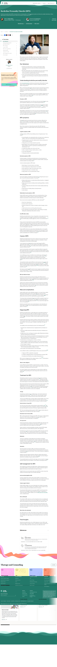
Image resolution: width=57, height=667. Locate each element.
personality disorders (25, 83)
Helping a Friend (3, 581)
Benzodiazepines (46, 580)
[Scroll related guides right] (55, 610)
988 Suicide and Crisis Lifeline (42, 492)
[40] (40, 424)
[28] (36, 300)
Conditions (6, 31)
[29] (28, 301)
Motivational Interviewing (33, 581)
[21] (21, 259)
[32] (47, 350)
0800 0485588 (32, 593)
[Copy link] (12, 35)
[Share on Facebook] (5, 35)
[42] (26, 451)
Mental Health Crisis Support (5, 580)
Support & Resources (51, 3)
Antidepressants (46, 578)
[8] (44, 295)
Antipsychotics (46, 581)
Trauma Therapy (32, 583)
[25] (36, 294)
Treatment (44, 3)
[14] (38, 177)
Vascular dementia (23, 599)
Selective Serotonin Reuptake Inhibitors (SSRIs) (50, 584)
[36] (39, 378)
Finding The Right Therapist (5, 578)
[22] (44, 262)
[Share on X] (6, 35)
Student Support (3, 583)
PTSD (16, 581)
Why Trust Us (37, 23)
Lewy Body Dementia (43, 599)
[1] (30, 14)
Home (2, 31)
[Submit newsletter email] (15, 595)
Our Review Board (29, 23)
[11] (46, 111)
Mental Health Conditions (36, 3)
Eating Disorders (17, 583)
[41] (34, 441)
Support (23, 596)
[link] (7, 574)
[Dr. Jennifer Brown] (27, 19)
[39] (47, 400)
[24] (37, 265)
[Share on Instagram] (8, 35)
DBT (44, 405)
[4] (30, 88)
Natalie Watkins (10, 18)
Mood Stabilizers (46, 586)
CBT (30, 578)
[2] (41, 105)
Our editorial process (9, 68)
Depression (17, 578)
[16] (20, 219)
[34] (42, 357)
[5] (32, 95)
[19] (30, 246)
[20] (30, 252)
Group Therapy (32, 580)
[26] (45, 295)
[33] (41, 357)
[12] (35, 113)
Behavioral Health (5, 609)
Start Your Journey (8, 84)
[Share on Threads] (10, 35)
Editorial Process (21, 23)
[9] (42, 105)
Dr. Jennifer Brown (37, 18)
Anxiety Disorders (17, 580)
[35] (23, 371)
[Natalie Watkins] (2, 19)
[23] (36, 265)
